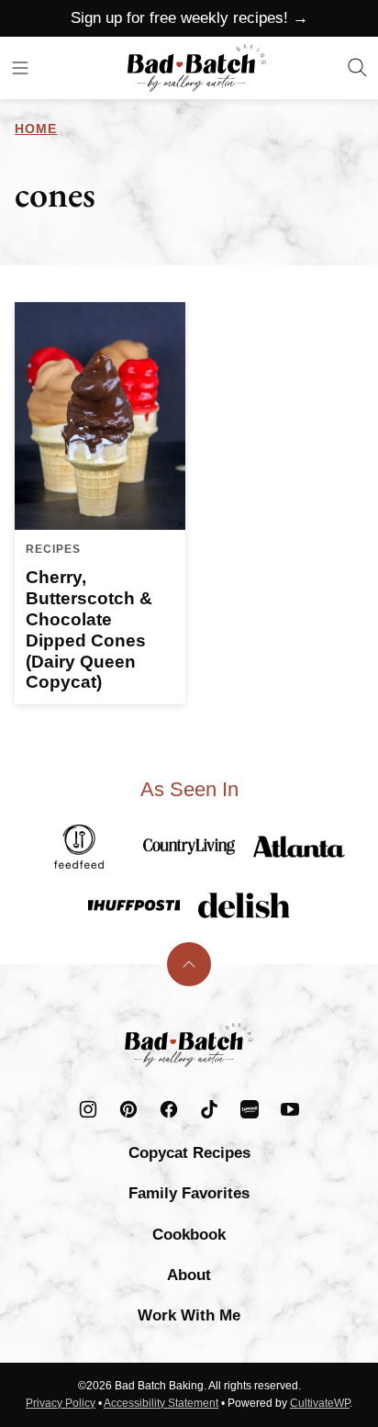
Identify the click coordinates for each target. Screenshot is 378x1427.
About (189, 1275)
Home (36, 128)
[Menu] (20, 68)
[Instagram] (88, 1109)
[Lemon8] (249, 1109)
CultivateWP (320, 1403)
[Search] (358, 68)
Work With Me (189, 1315)
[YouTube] (290, 1109)
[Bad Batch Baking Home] (197, 68)
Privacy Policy (60, 1403)
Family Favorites (189, 1193)
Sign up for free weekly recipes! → (189, 18)
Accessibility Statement (161, 1403)
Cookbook (189, 1234)
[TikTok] (209, 1109)
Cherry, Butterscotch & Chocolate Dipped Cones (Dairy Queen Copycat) (89, 629)
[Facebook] (169, 1109)
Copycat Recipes (189, 1153)
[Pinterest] (128, 1109)
